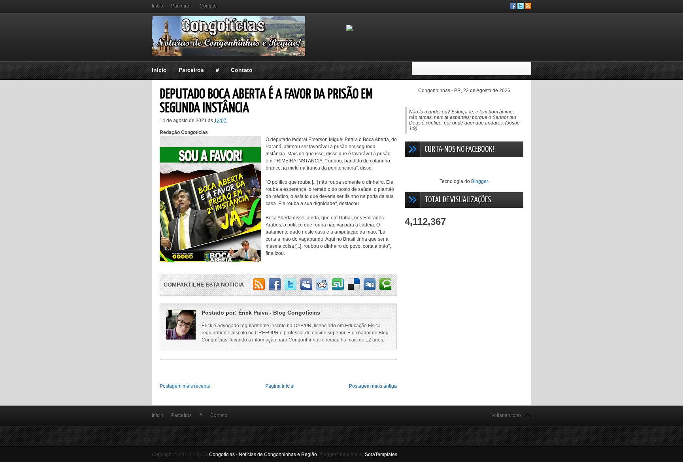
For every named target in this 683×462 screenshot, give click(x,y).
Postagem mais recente (185, 386)
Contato (208, 6)
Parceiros (181, 6)
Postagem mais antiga (373, 386)
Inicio (157, 6)
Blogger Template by (358, 454)
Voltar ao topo (506, 415)
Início (159, 70)
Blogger (479, 181)
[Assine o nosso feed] (528, 7)
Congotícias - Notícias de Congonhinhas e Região (263, 454)
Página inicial (279, 386)
